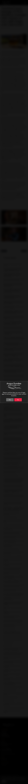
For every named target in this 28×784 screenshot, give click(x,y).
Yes (10, 399)
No (18, 399)
